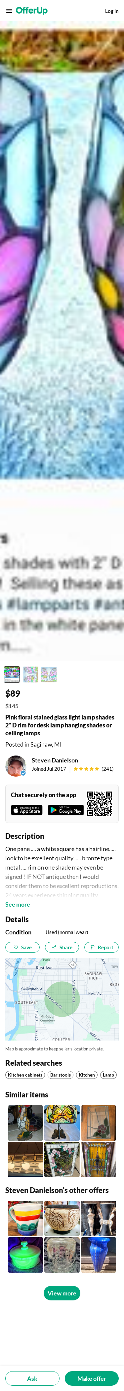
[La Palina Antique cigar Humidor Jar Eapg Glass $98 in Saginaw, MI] (61, 1254)
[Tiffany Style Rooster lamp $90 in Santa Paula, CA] (25, 1122)
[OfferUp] (32, 11)
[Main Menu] (9, 11)
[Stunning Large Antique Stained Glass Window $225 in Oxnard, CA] (98, 1159)
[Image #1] (12, 674)
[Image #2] (30, 674)
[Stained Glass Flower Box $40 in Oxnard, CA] (98, 1122)
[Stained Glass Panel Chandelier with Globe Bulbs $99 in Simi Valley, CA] (25, 1159)
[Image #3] (49, 674)
